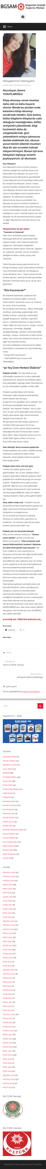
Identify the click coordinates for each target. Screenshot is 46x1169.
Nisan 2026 (7, 889)
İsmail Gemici (8, 809)
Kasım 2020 (8, 1047)
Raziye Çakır (8, 850)
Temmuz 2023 (9, 1014)
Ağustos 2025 (9, 921)
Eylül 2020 (7, 1055)
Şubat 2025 (8, 945)
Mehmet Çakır (9, 813)
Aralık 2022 (7, 1026)
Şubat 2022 (8, 1039)
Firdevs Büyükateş (11, 789)
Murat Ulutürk (9, 817)
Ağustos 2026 (9, 872)
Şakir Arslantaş (9, 854)
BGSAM (6, 773)
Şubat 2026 (8, 897)
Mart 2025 (7, 941)
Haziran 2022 (8, 1030)
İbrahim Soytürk (10, 805)
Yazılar (8, 653)
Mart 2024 (7, 986)
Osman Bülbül (9, 838)
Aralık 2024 (7, 953)
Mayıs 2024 (8, 978)
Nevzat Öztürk (9, 834)
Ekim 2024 (7, 962)
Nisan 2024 (7, 982)
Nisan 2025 (7, 937)
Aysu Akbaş (8, 769)
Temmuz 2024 (9, 974)
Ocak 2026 (7, 901)
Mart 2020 (7, 1059)
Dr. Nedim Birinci (10, 777)
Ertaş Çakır (7, 785)
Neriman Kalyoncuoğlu (13, 830)
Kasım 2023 (8, 1002)
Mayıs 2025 (8, 933)
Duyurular (7, 781)
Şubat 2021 (7, 1043)
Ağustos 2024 (9, 970)
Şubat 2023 (8, 1022)
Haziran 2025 (8, 929)
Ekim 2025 (7, 913)
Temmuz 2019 (9, 1079)
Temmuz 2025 (9, 925)
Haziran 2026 (8, 880)
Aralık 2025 (7, 905)
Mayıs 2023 (8, 1018)
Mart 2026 (7, 893)
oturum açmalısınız (31, 691)
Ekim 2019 (7, 1067)
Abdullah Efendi (10, 757)
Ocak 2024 (7, 994)
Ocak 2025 (7, 949)
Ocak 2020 (7, 1063)
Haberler (6, 797)
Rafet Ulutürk (8, 846)
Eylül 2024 (7, 966)
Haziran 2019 (8, 1083)
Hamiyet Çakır (9, 801)
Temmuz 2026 (9, 876)
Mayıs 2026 (8, 885)
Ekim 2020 (7, 1051)
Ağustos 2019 (9, 1075)
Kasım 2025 (8, 909)
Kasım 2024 (8, 957)
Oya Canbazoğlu (10, 842)
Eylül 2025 (7, 917)
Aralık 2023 (7, 998)
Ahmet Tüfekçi (9, 761)
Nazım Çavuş (8, 822)
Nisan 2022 (7, 1034)
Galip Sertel (8, 793)
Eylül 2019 (7, 1071)
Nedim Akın (8, 826)
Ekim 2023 (7, 1006)
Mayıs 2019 (7, 1087)
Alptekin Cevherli (10, 765)
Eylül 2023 (7, 1010)
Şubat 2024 (8, 990)
